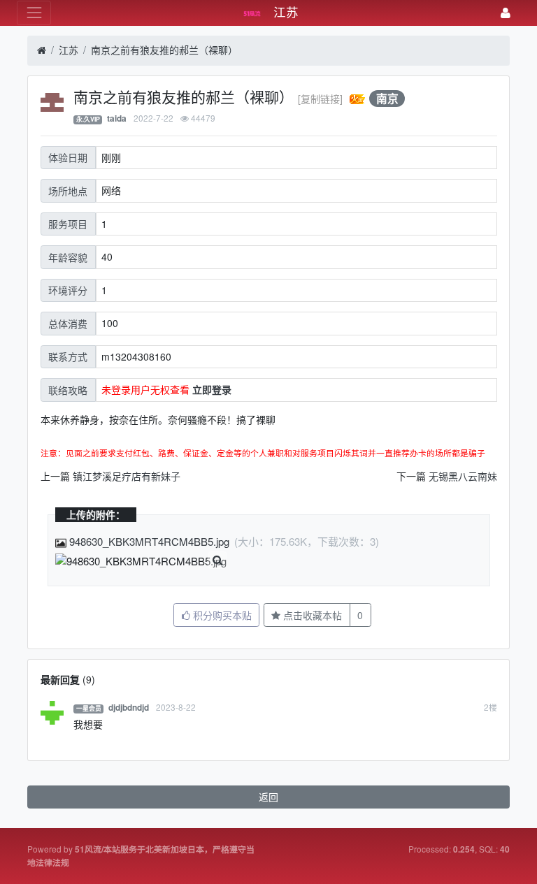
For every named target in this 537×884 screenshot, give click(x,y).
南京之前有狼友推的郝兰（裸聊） (164, 50)
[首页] (41, 50)
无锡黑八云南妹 (463, 476)
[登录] (505, 13)
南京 (387, 98)
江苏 (68, 50)
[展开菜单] (34, 13)
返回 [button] (268, 797)
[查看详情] (217, 560)
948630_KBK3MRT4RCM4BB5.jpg (149, 541)
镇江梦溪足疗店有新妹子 (126, 476)
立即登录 (211, 389)
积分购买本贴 (221, 615)
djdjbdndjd (128, 707)
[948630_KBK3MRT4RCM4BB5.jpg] (141, 561)
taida (117, 118)
